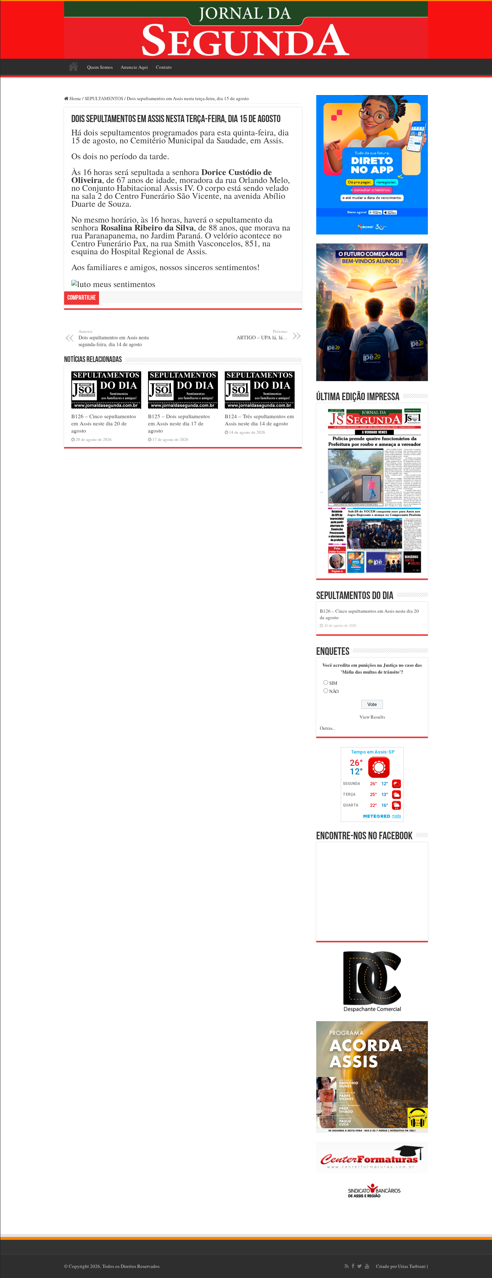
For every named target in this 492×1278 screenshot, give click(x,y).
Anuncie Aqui (134, 67)
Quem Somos (100, 67)
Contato (164, 67)
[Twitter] (360, 1266)
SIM (333, 683)
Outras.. (327, 728)
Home (73, 66)
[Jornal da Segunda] (246, 30)
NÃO (334, 691)
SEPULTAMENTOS (104, 98)
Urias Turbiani (412, 1266)
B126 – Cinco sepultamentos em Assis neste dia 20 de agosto (103, 423)
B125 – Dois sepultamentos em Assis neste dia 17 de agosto (179, 423)
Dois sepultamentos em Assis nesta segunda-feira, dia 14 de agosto (114, 338)
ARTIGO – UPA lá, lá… (262, 335)
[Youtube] (367, 1266)
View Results (372, 717)
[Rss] (346, 1266)
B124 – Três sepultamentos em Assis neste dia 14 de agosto (259, 419)
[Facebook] (353, 1266)
